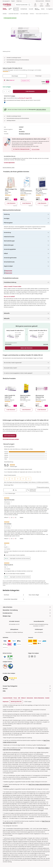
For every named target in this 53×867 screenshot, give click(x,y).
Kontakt (47, 698)
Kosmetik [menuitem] (31, 9)
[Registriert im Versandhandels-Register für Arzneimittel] (10, 657)
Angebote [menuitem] (50, 9)
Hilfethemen (47, 1)
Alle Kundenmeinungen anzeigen (11, 439)
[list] (26, 34)
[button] (21, 149)
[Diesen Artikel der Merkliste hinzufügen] (49, 91)
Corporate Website (7, 698)
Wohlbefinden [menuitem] (23, 9)
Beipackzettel (9, 270)
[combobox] (23, 5)
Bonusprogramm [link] (6, 1)
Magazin (13, 1)
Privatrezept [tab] (38, 76)
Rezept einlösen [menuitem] (5, 9)
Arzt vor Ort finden (35, 149)
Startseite (4, 13)
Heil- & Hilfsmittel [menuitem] (37, 9)
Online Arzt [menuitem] (10, 9)
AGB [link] (19, 698)
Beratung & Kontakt (40, 1)
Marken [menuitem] (43, 9)
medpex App (19, 1)
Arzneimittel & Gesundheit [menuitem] (16, 9)
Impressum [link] (6, 701)
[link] (5, 666)
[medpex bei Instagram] (32, 656)
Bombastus (22, 131)
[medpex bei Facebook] (29, 656)
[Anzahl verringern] (4, 91)
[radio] (4, 80)
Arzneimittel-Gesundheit (13, 13)
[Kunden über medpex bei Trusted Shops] (10, 678)
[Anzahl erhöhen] (9, 91)
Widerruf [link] (23, 698)
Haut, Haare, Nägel (24, 13)
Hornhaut (32, 13)
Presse (15, 698)
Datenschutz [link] (30, 698)
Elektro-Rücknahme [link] (39, 698)
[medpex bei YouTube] (35, 656)
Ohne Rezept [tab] (15, 76)
